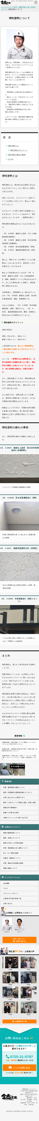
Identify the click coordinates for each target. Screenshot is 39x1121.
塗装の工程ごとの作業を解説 (13, 843)
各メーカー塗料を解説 (11, 853)
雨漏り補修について (10, 868)
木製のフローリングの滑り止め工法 (15, 817)
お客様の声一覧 (21, 1021)
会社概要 (6, 883)
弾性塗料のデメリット (19, 150)
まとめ (10, 159)
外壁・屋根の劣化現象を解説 (13, 863)
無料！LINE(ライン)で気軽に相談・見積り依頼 (19, 802)
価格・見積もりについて (11, 838)
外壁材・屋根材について (11, 858)
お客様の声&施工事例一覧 (12, 898)
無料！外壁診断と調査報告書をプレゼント (17, 792)
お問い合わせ (7, 903)
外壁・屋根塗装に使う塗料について (15, 848)
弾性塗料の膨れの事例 (17, 155)
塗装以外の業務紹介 (10, 807)
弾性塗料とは (13, 146)
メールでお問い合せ (21, 1068)
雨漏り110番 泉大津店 (11, 812)
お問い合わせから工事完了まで (14, 797)
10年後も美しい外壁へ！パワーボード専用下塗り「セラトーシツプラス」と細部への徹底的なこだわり (19, 757)
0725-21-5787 (21, 1057)
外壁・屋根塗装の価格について (14, 787)
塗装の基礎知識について (11, 833)
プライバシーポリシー (11, 893)
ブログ (5, 888)
